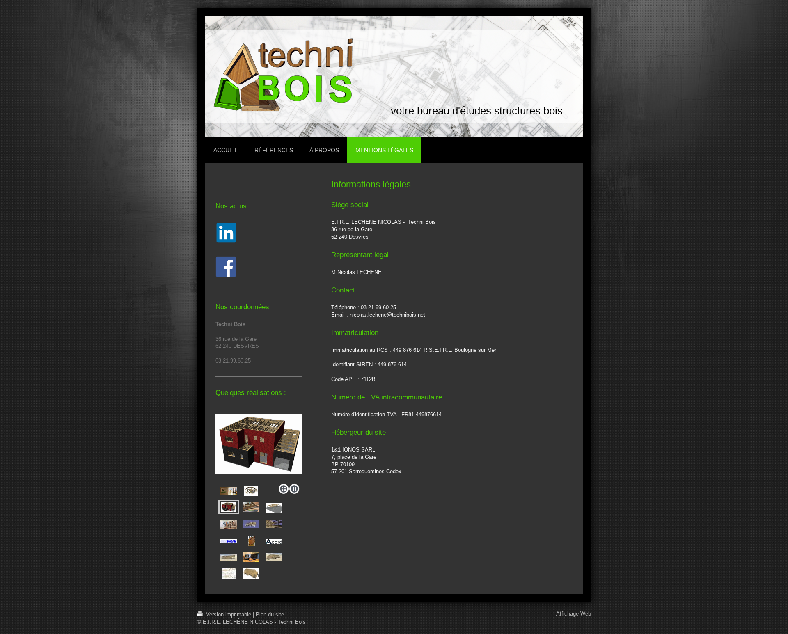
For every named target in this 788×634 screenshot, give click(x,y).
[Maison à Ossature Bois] (258, 447)
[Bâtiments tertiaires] (274, 508)
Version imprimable (228, 615)
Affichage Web (573, 614)
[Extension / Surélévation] (251, 524)
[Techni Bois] (228, 491)
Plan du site (270, 615)
